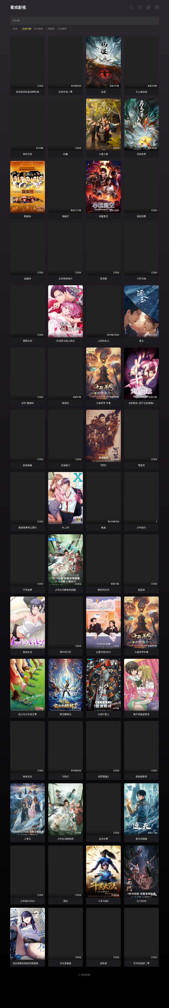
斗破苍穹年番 (141, 652)
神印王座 (27, 154)
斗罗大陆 (141, 278)
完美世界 (141, 154)
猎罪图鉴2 (103, 776)
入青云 (27, 838)
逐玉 (141, 340)
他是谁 (141, 589)
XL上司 (65, 527)
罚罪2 (103, 465)
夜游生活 (27, 652)
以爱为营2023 (103, 652)
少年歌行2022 (27, 901)
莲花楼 (103, 278)
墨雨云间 (27, 340)
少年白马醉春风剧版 (65, 589)
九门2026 (141, 901)
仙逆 (103, 91)
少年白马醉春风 (65, 838)
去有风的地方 (65, 278)
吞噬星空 (103, 216)
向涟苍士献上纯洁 (65, 340)
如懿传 (27, 278)
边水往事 (103, 838)
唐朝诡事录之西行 (27, 527)
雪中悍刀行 (65, 652)
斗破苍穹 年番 (103, 403)
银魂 (103, 527)
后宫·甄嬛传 (27, 403)
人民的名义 (103, 340)
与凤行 (65, 776)
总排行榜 (26, 28)
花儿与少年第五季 (27, 714)
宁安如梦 (27, 589)
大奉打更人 (103, 714)
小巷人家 (103, 154)
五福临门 (65, 465)
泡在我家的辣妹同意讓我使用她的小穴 (32, 963)
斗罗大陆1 (103, 901)
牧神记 (65, 403)
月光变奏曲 (65, 963)
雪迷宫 (141, 465)
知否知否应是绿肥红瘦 (27, 91)
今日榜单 (62, 28)
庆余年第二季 (65, 91)
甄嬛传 (27, 216)
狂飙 (65, 154)
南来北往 (27, 776)
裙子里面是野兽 (141, 714)
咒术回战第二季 (141, 963)
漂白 (65, 901)
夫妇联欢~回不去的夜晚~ (141, 403)
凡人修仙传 (141, 91)
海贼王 (65, 216)
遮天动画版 (141, 838)
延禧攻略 (27, 465)
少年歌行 (141, 527)
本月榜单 (38, 28)
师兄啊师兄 (65, 714)
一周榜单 (50, 28)
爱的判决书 (103, 589)
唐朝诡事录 (141, 776)
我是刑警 (141, 216)
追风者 (103, 963)
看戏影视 (18, 7)
